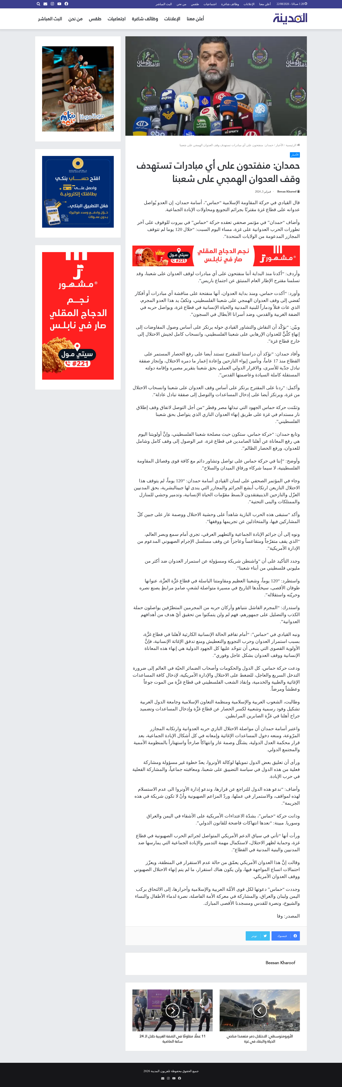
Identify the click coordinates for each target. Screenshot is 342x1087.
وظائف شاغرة (230, 4)
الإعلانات (249, 4)
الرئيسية (291, 145)
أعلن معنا (265, 4)
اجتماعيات (210, 4)
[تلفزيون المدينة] (290, 18)
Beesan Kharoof (286, 191)
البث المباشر (164, 4)
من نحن (181, 4)
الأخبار (279, 145)
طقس (195, 4)
